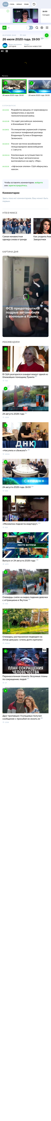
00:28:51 (5, 130)
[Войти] (42, 27)
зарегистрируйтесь (17, 185)
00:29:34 (5, 144)
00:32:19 (5, 166)
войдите (39, 182)
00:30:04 (6, 155)
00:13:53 (5, 110)
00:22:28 (5, 121)
